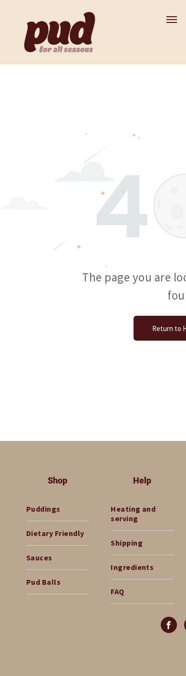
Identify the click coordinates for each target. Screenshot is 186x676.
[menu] (171, 19)
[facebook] (169, 626)
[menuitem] (57, 509)
